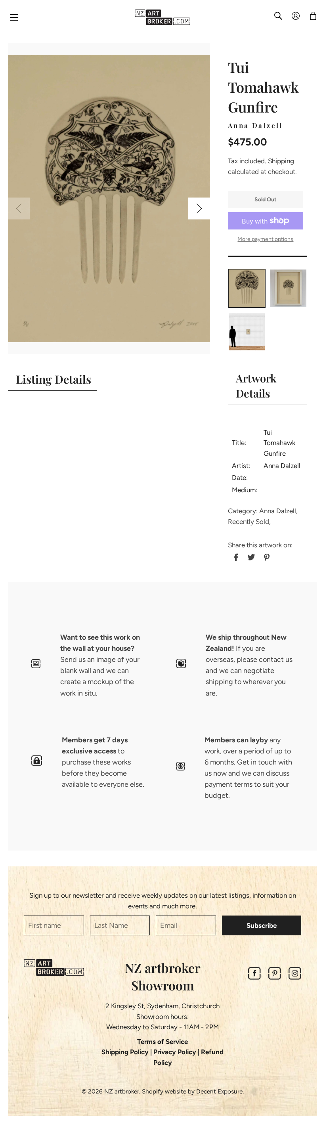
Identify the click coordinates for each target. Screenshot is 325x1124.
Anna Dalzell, (278, 511)
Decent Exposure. (220, 1091)
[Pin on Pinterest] (266, 556)
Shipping (281, 161)
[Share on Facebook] (235, 556)
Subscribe (262, 925)
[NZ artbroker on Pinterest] (274, 977)
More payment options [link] (265, 239)
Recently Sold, (249, 522)
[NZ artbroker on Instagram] (295, 977)
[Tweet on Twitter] (250, 556)
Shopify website (164, 1091)
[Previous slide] (19, 208)
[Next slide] (199, 208)
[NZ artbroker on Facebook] (254, 977)
